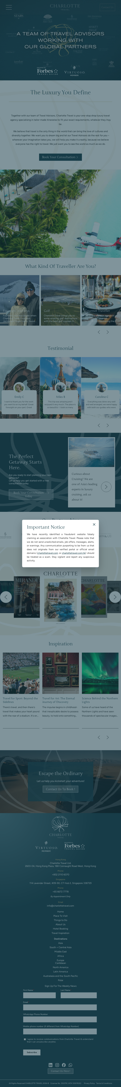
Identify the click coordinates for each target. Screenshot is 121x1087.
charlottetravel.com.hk (73, 553)
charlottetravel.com (47, 553)
